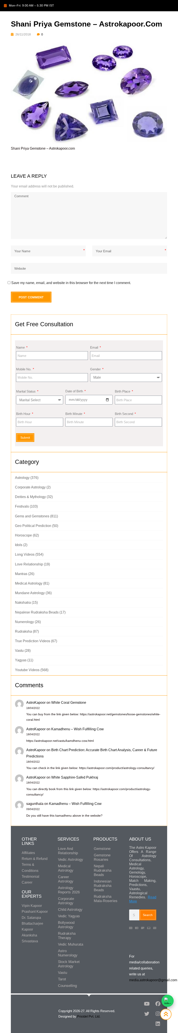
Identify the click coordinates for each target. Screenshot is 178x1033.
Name (21, 347)
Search (148, 915)
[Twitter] (147, 1014)
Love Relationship (29, 564)
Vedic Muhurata (70, 944)
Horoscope (23, 535)
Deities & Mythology (30, 497)
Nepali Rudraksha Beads (102, 870)
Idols (18, 545)
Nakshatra (23, 602)
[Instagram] (158, 1014)
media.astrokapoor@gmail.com (153, 980)
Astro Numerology (67, 953)
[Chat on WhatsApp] (168, 1001)
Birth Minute (74, 414)
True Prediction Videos (32, 641)
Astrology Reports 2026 (69, 890)
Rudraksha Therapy (67, 935)
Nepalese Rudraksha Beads (37, 612)
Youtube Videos (27, 670)
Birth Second (124, 414)
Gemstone (102, 849)
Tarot (62, 979)
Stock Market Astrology (69, 964)
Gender (96, 369)
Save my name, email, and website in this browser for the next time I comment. (71, 283)
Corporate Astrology (30, 487)
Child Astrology (70, 910)
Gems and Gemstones (32, 516)
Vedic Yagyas (69, 916)
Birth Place (123, 391)
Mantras (21, 574)
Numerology (24, 622)
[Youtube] (147, 1004)
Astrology (22, 478)
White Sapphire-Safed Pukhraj (74, 777)
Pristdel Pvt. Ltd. (88, 1016)
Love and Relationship (68, 851)
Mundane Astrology (30, 593)
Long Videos (25, 554)
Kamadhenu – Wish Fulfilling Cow (77, 729)
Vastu (19, 650)
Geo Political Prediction (33, 526)
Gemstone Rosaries (102, 857)
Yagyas (20, 660)
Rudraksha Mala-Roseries (105, 898)
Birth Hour (23, 414)
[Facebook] (158, 1004)
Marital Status (26, 391)
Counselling (67, 986)
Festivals (22, 506)
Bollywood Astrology (66, 925)
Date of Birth (74, 391)
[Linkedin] (158, 1024)
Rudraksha (23, 631)
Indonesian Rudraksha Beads (102, 885)
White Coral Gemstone (68, 702)
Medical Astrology (28, 583)
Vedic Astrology (70, 859)
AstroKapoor (36, 702)
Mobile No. (24, 369)
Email (94, 347)
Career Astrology (65, 879)
